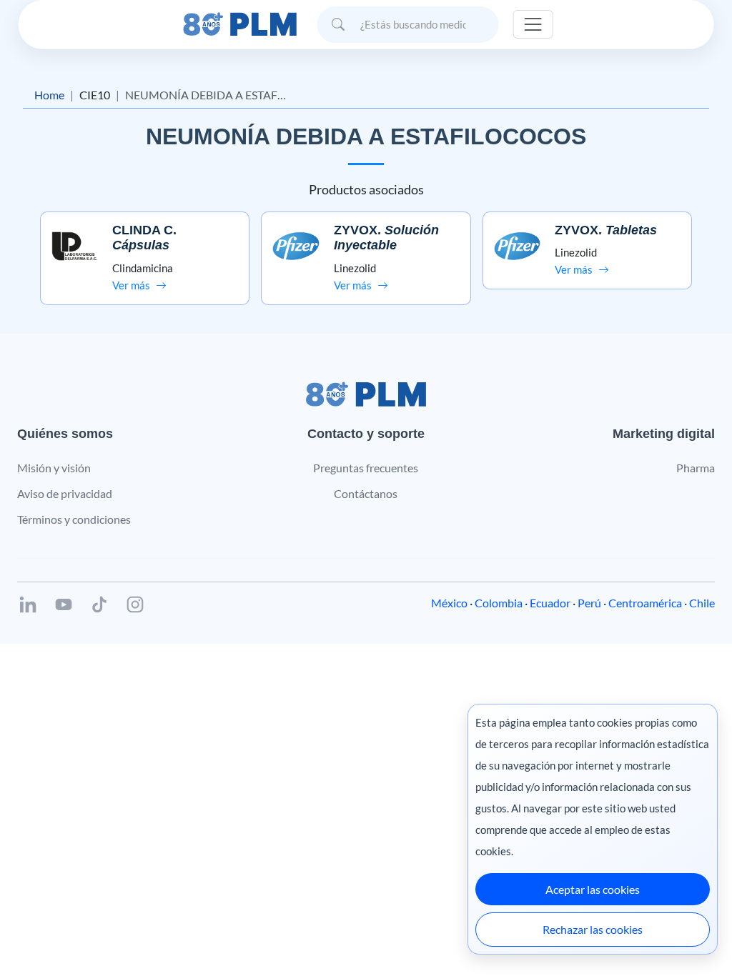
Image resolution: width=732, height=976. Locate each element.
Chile (702, 602)
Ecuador (550, 602)
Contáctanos (365, 493)
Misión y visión (54, 467)
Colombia (499, 602)
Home (49, 94)
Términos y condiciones (74, 519)
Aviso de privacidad (64, 493)
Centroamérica (645, 602)
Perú (589, 602)
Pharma (695, 467)
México (449, 602)
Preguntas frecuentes (365, 467)
